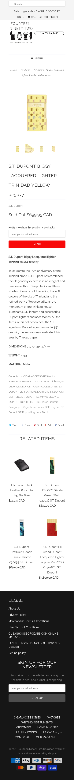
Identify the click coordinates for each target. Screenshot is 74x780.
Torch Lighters (50, 402)
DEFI (47, 407)
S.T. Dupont (16, 205)
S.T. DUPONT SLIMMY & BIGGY (38, 396)
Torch (45, 412)
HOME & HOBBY (47, 727)
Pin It (39, 425)
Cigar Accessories (33, 407)
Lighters (55, 381)
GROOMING (23, 727)
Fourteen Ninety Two (30, 749)
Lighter (55, 407)
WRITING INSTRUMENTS (37, 722)
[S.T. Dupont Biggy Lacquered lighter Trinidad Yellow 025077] (37, 112)
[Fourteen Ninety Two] (37, 34)
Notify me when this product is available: (32, 227)
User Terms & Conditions (24, 627)
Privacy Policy (17, 614)
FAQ (16, 11)
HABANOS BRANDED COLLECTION (29, 381)
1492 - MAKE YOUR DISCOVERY (41, 11)
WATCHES (53, 717)
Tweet (15, 425)
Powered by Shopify (45, 753)
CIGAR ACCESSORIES (27, 717)
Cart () (36, 17)
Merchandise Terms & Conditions (29, 621)
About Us (14, 608)
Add (50, 425)
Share (28, 425)
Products (25, 70)
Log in (20, 17)
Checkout (51, 17)
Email (61, 425)
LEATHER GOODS (26, 732)
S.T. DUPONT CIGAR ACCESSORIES (38, 386)
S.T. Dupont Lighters (29, 412)
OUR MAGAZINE (46, 737)
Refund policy (17, 653)
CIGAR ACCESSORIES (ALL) (38, 376)
